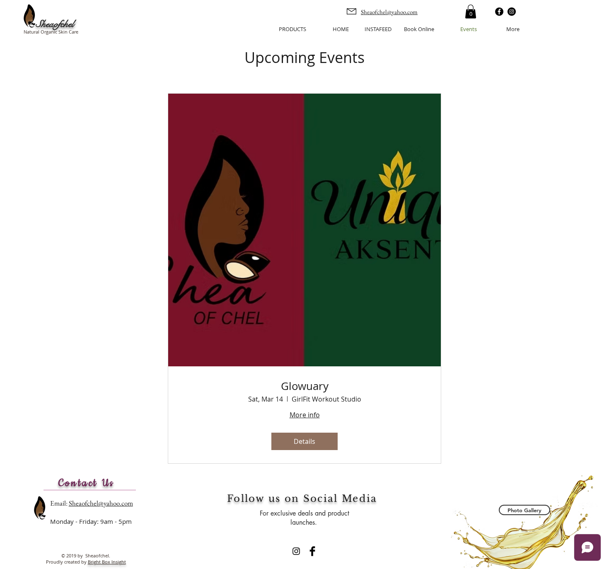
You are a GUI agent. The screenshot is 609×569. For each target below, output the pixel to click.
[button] (470, 11)
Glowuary (305, 386)
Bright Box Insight (107, 562)
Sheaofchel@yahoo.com (389, 12)
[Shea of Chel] (296, 551)
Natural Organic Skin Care (51, 32)
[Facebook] (499, 11)
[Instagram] (512, 11)
